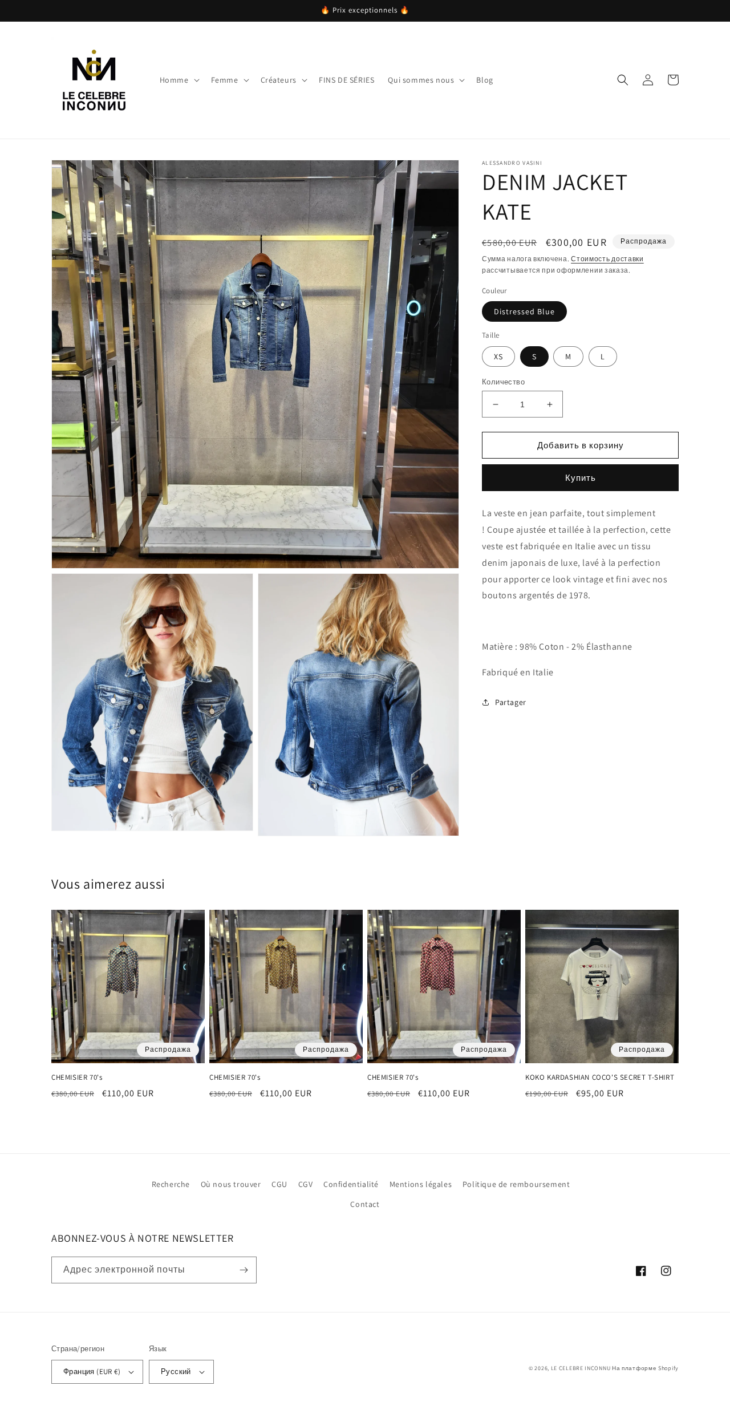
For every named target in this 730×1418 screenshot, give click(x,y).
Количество (503, 382)
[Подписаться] (243, 1270)
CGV (305, 1184)
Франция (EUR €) (91, 1371)
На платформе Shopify (645, 1368)
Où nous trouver (231, 1184)
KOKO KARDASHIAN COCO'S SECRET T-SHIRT (599, 1077)
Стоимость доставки (607, 258)
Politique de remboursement (516, 1184)
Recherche (171, 1184)
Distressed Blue (524, 311)
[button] (178, 80)
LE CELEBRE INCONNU (581, 1368)
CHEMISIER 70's (76, 1077)
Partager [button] (510, 701)
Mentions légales (421, 1184)
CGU (279, 1184)
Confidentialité (351, 1184)
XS (498, 356)
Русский (176, 1371)
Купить (580, 477)
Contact (364, 1204)
